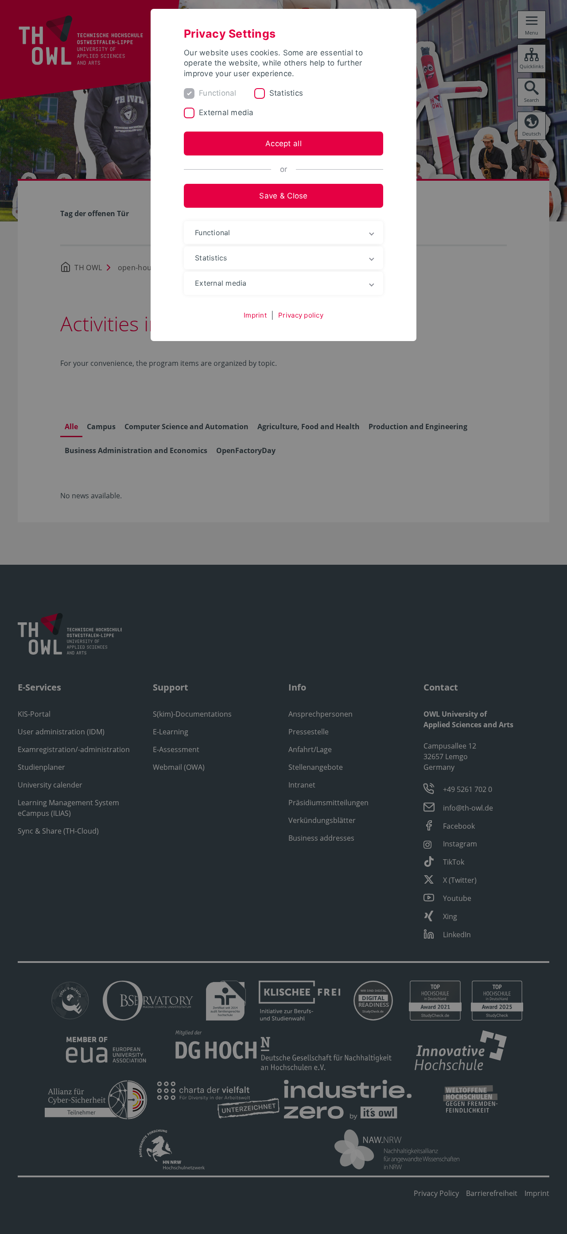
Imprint (255, 315)
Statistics (286, 93)
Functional (218, 93)
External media (226, 112)
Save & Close (283, 195)
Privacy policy (300, 315)
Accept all (283, 143)
